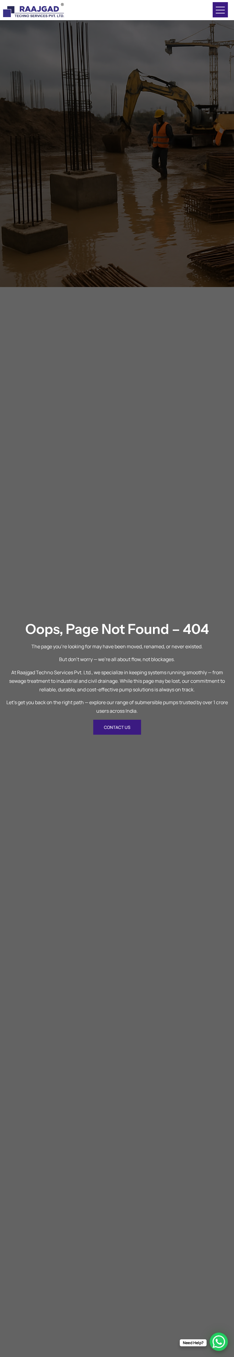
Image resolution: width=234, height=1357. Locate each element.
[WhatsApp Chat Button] (219, 1342)
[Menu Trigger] (220, 9)
